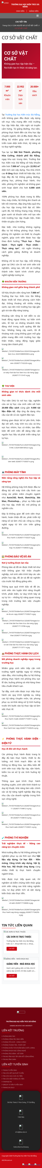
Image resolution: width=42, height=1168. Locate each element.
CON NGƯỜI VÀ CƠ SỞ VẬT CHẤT (25, 25)
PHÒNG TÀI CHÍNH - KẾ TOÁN (13, 1053)
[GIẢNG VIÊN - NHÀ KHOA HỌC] (21, 958)
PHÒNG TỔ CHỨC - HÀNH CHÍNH (14, 1042)
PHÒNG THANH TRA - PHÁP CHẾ (14, 1045)
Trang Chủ (6, 25)
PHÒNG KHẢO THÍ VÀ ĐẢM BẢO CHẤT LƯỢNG (19, 1048)
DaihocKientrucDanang (21, 1147)
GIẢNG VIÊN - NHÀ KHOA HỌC (21, 964)
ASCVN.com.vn (7, 1160)
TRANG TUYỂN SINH (10, 1070)
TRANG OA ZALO (8, 1087)
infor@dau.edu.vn (21, 1132)
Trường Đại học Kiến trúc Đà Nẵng (22, 114)
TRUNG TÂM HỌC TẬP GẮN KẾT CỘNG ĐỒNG (18, 1056)
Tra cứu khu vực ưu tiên (13, 1076)
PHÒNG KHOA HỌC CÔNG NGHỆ (14, 1051)
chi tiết (12, 949)
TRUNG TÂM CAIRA (9, 1059)
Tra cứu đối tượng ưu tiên (13, 1079)
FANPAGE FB (7, 1082)
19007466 (21, 1117)
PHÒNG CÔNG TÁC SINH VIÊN (13, 1039)
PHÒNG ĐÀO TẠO (9, 1036)
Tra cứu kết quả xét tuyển (13, 1073)
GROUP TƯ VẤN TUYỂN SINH (13, 1085)
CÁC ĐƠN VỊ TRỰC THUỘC (19, 936)
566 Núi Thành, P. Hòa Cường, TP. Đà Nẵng (21, 1102)
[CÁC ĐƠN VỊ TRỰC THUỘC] (21, 931)
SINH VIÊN (20, 11)
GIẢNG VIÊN (33, 11)
